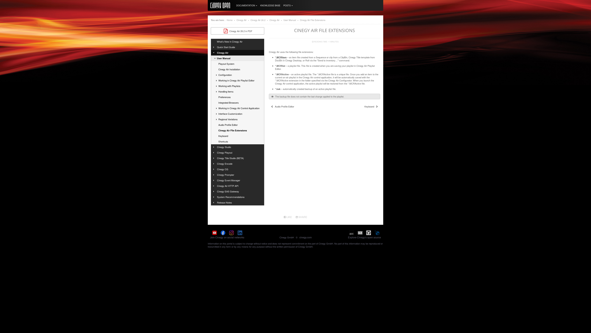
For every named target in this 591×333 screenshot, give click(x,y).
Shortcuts (223, 141)
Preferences (224, 97)
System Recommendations (231, 197)
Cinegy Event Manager (228, 180)
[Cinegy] (220, 5)
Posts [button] (287, 5)
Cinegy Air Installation (229, 69)
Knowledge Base (270, 5)
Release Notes (224, 202)
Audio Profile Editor (228, 124)
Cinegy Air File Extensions (312, 20)
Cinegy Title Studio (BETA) (230, 158)
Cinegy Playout (224, 152)
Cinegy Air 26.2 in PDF (240, 31)
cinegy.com (305, 237)
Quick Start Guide (226, 47)
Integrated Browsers (228, 102)
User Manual (289, 20)
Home (230, 20)
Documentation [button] (246, 5)
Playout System (226, 63)
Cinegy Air (242, 20)
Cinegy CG (222, 169)
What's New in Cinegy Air (229, 41)
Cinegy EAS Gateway (228, 191)
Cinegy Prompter (225, 174)
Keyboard (223, 136)
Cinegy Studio (224, 147)
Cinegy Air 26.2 (258, 20)
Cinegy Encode (224, 163)
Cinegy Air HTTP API (227, 185)
